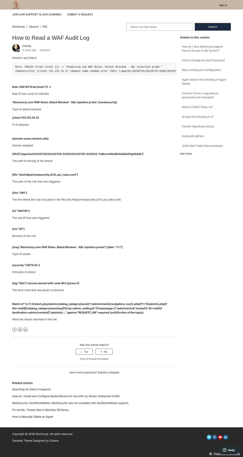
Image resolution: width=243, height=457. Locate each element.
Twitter (20, 329)
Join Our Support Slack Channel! (37, 14)
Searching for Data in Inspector (31, 389)
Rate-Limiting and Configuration (201, 69)
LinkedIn (25, 329)
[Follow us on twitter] (209, 437)
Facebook (14, 329)
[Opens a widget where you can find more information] (228, 450)
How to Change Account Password (203, 60)
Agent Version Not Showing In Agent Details (204, 81)
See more (186, 153)
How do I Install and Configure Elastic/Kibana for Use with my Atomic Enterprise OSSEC (66, 396)
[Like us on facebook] (214, 437)
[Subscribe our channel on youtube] (220, 437)
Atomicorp (18, 26)
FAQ (44, 26)
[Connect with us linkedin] (225, 437)
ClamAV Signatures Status (198, 126)
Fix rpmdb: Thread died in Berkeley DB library (40, 409)
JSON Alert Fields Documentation (202, 145)
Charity (26, 46)
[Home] (16, 4)
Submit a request (80, 14)
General (33, 26)
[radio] (84, 352)
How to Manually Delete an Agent (32, 416)
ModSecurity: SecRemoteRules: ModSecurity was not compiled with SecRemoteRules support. (71, 403)
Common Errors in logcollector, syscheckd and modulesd (200, 95)
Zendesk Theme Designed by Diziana (35, 440)
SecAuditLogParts (193, 136)
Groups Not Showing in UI (197, 116)
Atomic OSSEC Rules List (197, 107)
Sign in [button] (223, 5)
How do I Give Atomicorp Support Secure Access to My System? (202, 48)
